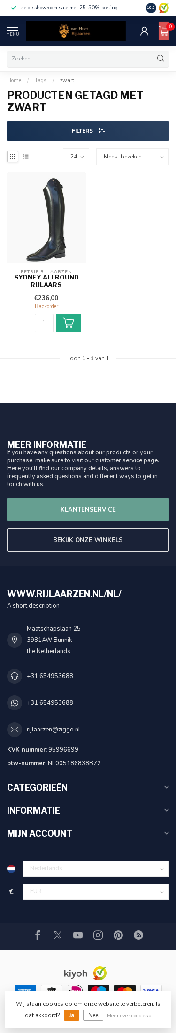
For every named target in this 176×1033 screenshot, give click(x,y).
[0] (164, 31)
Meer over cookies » (129, 1015)
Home (14, 80)
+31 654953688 (50, 676)
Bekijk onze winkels (88, 540)
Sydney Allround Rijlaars (46, 281)
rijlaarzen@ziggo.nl (53, 729)
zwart (67, 80)
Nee (93, 1015)
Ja (71, 1015)
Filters (83, 131)
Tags (40, 80)
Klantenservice (88, 509)
